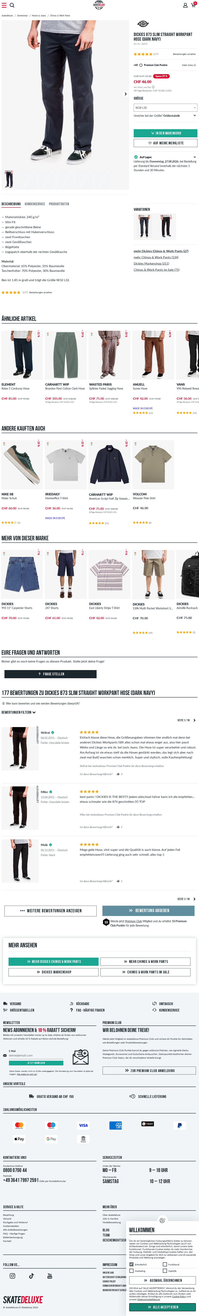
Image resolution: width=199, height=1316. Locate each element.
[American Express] (115, 1126)
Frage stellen (53, 674)
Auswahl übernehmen (165, 1281)
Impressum (110, 1265)
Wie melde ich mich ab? (27, 1074)
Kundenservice (169, 1010)
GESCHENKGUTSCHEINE (117, 1240)
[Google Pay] (51, 1140)
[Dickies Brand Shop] (165, 24)
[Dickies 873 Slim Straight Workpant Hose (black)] (165, 237)
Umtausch (166, 1004)
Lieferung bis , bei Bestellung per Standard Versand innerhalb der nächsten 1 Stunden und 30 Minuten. (165, 163)
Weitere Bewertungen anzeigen (54, 911)
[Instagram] (12, 1277)
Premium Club (133, 921)
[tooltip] (195, 65)
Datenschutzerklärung (115, 1277)
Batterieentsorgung (13, 1237)
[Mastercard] (19, 1126)
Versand (15, 1004)
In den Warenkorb (168, 133)
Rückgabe (82, 1004)
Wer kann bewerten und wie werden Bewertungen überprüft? (43, 703)
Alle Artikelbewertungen (15, 1229)
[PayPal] (180, 1126)
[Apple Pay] (19, 1140)
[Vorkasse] (83, 1140)
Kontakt (7, 1241)
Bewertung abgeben (151, 911)
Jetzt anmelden (36, 1063)
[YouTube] (49, 1277)
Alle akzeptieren (165, 1307)
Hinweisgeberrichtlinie (115, 1285)
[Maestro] (51, 1126)
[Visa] (83, 1126)
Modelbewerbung (112, 1222)
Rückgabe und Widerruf (15, 1222)
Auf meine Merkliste (168, 143)
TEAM (106, 1235)
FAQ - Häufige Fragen (14, 1233)
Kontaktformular (57, 1181)
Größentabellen (22, 1010)
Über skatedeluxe (111, 1214)
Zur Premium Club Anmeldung (153, 1071)
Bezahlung (8, 1214)
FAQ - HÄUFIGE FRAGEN (90, 1010)
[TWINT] (147, 1124)
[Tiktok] (31, 1277)
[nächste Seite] (194, 720)
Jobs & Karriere (110, 1218)
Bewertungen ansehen (184, 54)
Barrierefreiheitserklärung (117, 1290)
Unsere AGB (108, 1272)
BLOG (106, 1230)
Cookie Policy (109, 1281)
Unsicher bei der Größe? (157, 115)
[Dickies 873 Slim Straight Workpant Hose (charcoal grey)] (144, 237)
